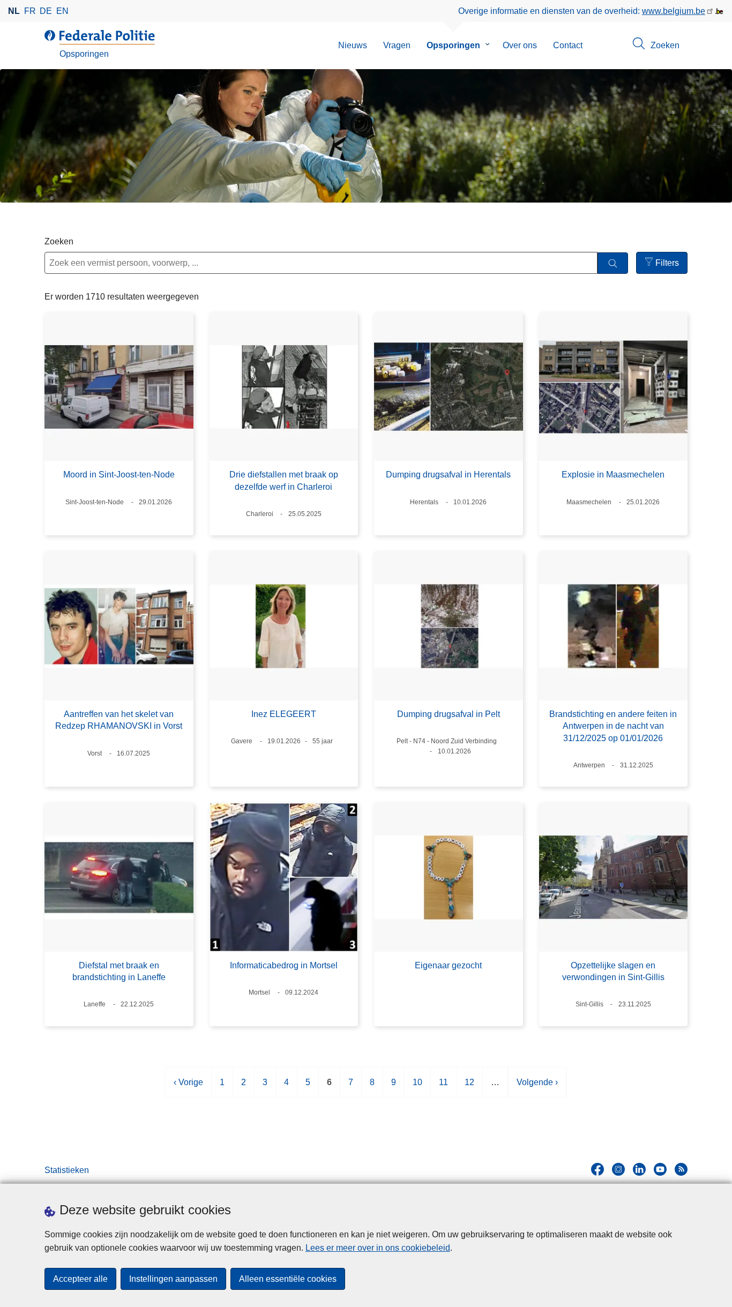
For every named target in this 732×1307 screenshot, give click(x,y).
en (62, 11)
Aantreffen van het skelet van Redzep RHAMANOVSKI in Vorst (118, 719)
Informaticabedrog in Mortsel (284, 965)
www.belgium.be (673, 11)
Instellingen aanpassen (173, 1278)
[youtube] (660, 1169)
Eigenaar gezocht (448, 965)
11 (443, 1087)
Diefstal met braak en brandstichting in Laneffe (119, 971)
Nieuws (352, 45)
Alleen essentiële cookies (288, 1278)
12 (469, 1087)
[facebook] (597, 1169)
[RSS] (681, 1169)
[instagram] (618, 1169)
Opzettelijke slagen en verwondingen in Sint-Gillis (613, 971)
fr (30, 11)
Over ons (520, 45)
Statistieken (66, 1170)
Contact (567, 45)
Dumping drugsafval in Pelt (448, 714)
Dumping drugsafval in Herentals (448, 474)
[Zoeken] (612, 263)
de (46, 11)
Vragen (396, 45)
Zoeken (58, 241)
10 (417, 1087)
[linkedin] (639, 1169)
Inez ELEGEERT (283, 714)
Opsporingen (453, 45)
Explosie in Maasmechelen (613, 474)
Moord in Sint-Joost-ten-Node (119, 474)
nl (14, 11)
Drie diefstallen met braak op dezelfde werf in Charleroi (283, 480)
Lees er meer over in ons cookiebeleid (377, 1247)
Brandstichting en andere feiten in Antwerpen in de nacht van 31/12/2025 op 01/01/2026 (613, 726)
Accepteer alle (80, 1278)
